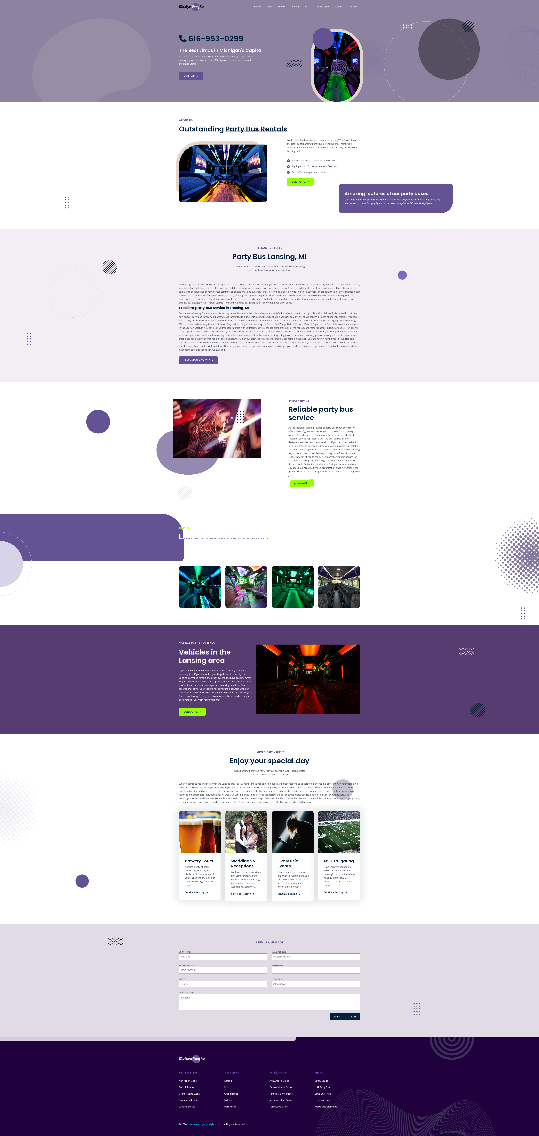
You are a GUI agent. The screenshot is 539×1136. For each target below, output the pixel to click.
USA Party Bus (322, 1087)
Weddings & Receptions (243, 863)
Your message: (186, 992)
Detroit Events (186, 1087)
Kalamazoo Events (188, 1100)
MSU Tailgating (339, 861)
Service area (322, 6)
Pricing (295, 6)
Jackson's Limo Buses (281, 1100)
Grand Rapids (231, 1093)
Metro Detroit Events (326, 1106)
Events (281, 6)
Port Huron (230, 1106)
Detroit (228, 1080)
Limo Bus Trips (323, 1093)
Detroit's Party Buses (281, 1087)
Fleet (269, 6)
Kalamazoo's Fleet (279, 1106)
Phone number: (186, 965)
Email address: (279, 951)
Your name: (185, 951)
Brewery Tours (199, 861)
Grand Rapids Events (190, 1093)
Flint (226, 1087)
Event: (182, 979)
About (338, 6)
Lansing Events (187, 1106)
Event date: (277, 979)
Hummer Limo (322, 1100)
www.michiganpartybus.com (205, 1124)
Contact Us (299, 181)
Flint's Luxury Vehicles (281, 1093)
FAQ (307, 6)
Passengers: (278, 965)
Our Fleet (190, 75)
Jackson (228, 1100)
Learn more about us (197, 360)
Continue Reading (194, 892)
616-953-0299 (215, 38)
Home (257, 6)
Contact (352, 6)
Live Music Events (288, 863)
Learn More (301, 483)
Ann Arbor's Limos (279, 1080)
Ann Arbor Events (188, 1080)
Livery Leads (321, 1080)
